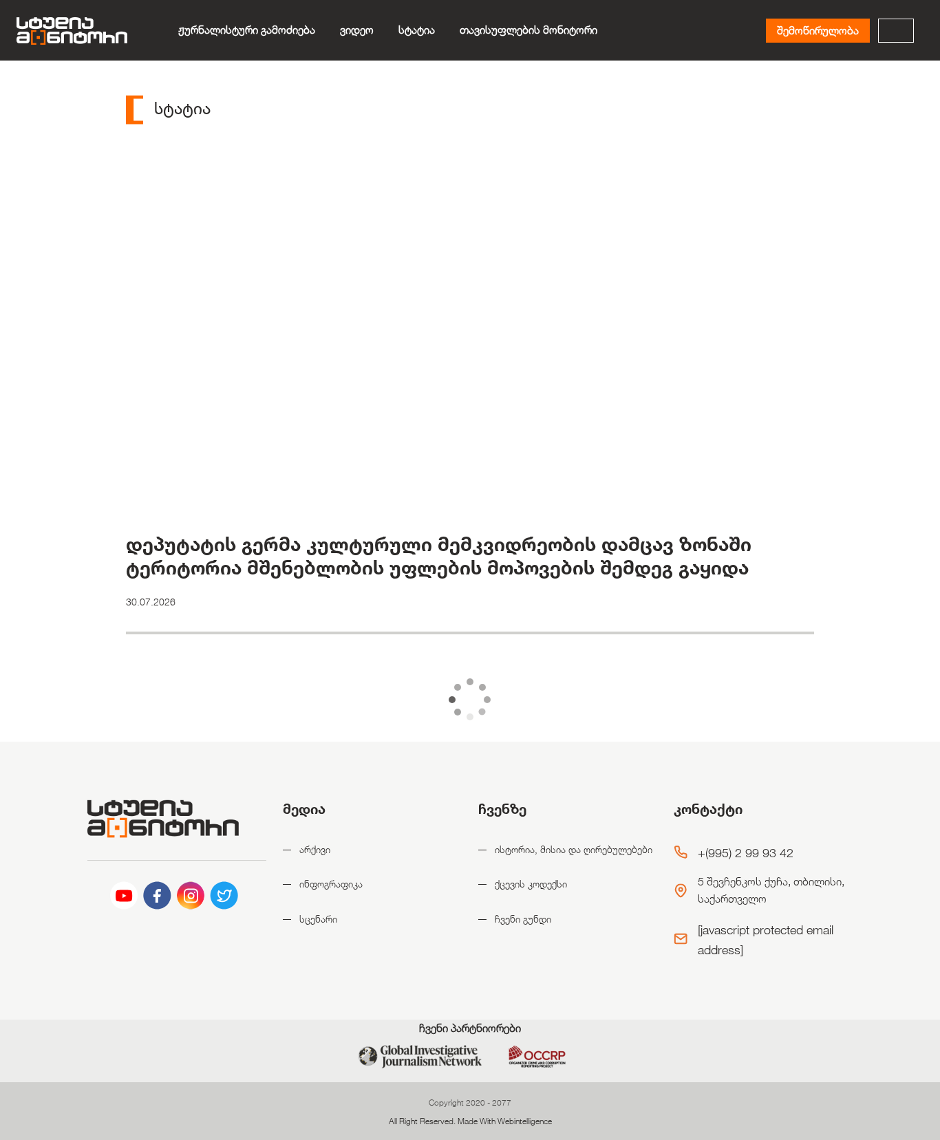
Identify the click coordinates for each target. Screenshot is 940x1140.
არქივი (314, 849)
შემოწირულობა (818, 30)
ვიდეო (357, 29)
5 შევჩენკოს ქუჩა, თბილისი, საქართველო (771, 890)
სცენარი (318, 919)
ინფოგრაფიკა (331, 884)
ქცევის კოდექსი (531, 884)
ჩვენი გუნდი (523, 919)
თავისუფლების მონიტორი (528, 29)
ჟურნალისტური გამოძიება (246, 29)
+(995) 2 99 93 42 (745, 852)
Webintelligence (525, 1120)
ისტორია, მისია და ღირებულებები (573, 849)
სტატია (416, 29)
